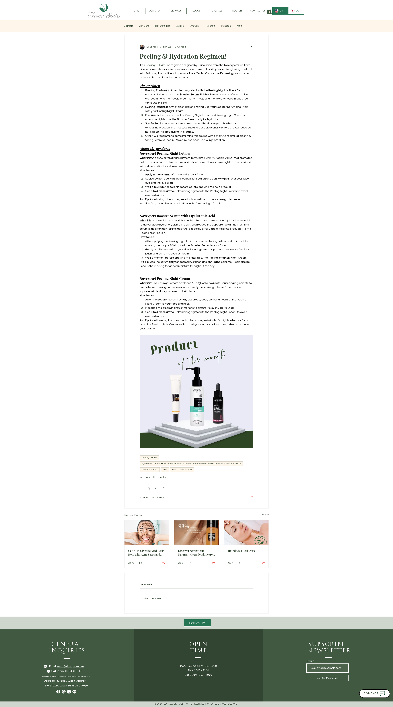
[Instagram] (64, 692)
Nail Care (210, 26)
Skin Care (144, 26)
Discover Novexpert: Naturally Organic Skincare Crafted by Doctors (195, 552)
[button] (156, 11)
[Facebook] (58, 692)
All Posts (128, 26)
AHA (165, 470)
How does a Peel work (241, 551)
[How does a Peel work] (246, 532)
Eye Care (195, 26)
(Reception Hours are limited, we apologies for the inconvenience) (66, 676)
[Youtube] (74, 692)
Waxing (180, 26)
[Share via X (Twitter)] (148, 488)
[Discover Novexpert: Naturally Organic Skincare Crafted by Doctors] (196, 532)
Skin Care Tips (162, 26)
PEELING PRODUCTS (182, 470)
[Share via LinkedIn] (156, 488)
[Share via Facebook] (141, 488)
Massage (226, 26)
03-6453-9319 (73, 671)
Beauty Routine (149, 458)
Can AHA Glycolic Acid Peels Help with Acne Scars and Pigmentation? (146, 552)
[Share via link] (163, 488)
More (239, 26)
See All (265, 515)
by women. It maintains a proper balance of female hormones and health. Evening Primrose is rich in (191, 464)
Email (309, 661)
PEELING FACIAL (150, 470)
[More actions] (251, 47)
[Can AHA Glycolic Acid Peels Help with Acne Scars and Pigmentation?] (147, 532)
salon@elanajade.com (70, 666)
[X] (69, 692)
